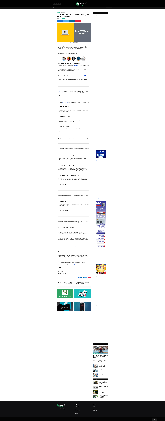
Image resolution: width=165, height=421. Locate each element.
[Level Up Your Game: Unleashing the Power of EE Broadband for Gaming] (95, 392)
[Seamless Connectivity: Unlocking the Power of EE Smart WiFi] (95, 382)
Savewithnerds (76, 264)
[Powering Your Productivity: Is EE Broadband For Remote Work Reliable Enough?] (95, 387)
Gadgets (80, 7)
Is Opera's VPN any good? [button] (62, 271)
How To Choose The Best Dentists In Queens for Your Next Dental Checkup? (103, 374)
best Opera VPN (77, 65)
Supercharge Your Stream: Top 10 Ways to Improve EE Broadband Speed (103, 396)
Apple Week (76, 413)
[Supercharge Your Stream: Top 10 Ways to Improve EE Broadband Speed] (95, 396)
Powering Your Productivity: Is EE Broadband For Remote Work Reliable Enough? (103, 387)
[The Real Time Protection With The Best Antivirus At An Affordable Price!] (65, 306)
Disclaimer (94, 409)
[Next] (85, 59)
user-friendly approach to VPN (81, 75)
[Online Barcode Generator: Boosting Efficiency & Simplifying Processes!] (65, 293)
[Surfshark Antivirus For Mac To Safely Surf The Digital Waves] (82, 306)
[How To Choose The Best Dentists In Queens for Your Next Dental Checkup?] (95, 375)
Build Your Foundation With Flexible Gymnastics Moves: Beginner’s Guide (100, 356)
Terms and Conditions (95, 410)
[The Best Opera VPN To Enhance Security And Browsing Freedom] (74, 32)
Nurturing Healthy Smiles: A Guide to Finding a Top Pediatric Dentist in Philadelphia (103, 370)
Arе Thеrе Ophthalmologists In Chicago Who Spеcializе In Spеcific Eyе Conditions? (103, 366)
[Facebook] (54, 47)
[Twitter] (54, 49)
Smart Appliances (86, 7)
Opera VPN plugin (65, 102)
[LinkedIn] (54, 51)
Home (69, 7)
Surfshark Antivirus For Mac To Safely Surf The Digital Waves (82, 312)
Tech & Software (74, 7)
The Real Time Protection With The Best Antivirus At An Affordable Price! (63, 312)
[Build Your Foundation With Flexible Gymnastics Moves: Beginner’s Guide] (100, 350)
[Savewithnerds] (82, 4)
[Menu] (53, 8)
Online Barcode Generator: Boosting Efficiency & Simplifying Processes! (65, 300)
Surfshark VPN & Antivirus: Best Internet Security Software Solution (74, 84)
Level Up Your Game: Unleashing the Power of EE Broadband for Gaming (103, 392)
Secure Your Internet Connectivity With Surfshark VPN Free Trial (73, 246)
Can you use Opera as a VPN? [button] (63, 273)
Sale (92, 7)
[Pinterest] (54, 54)
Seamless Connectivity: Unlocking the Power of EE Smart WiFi (103, 382)
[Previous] (62, 59)
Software (65, 10)
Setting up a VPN (61, 91)
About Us (94, 406)
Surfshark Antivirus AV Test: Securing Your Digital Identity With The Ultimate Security (81, 300)
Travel (96, 7)
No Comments (63, 12)
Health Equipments (96, 353)
